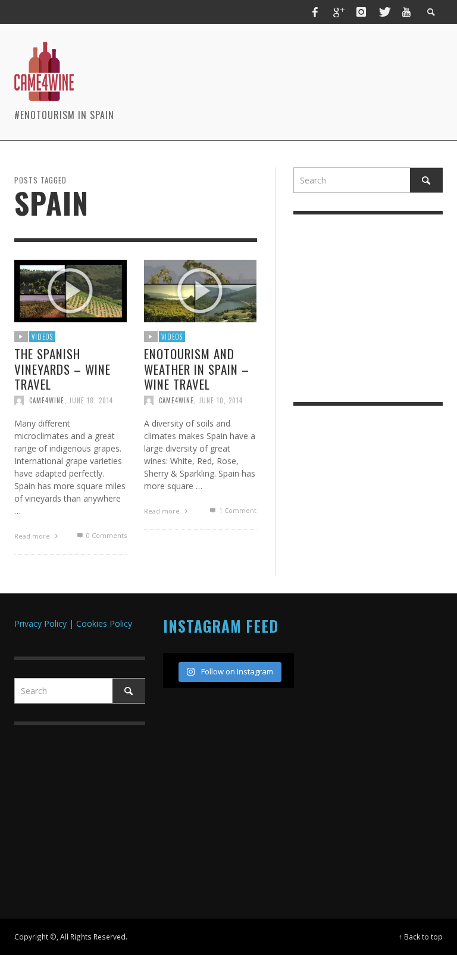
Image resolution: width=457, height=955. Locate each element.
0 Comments (105, 535)
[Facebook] (315, 12)
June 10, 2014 (221, 400)
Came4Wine (46, 400)
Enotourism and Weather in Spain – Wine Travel (196, 368)
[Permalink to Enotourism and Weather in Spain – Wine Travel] (200, 289)
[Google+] (338, 12)
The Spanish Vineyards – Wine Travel (62, 368)
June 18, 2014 (91, 400)
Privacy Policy (41, 623)
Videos (42, 336)
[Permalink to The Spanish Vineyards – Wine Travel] (70, 289)
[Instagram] (361, 12)
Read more (33, 535)
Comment (237, 510)
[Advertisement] (303, 59)
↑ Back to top (421, 936)
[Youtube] (406, 12)
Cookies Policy (104, 623)
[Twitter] (384, 12)
